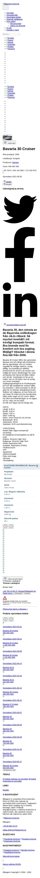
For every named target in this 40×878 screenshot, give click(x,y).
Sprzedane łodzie (14, 17)
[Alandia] (27, 850)
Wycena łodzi (15, 23)
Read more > (8, 593)
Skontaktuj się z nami (9, 770)
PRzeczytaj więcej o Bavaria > (15, 609)
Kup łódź (10, 13)
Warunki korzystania (11, 856)
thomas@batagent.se (27, 591)
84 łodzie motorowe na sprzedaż (19, 780)
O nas (9, 28)
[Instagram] (11, 841)
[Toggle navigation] (5, 7)
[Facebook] (11, 839)
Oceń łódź (27, 593)
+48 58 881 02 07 (10, 826)
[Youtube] (28, 839)
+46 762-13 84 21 (10, 591)
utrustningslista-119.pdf (16, 325)
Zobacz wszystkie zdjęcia (15, 579)
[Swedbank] (11, 852)
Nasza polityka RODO (12, 864)
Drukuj (8, 182)
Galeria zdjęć (11, 143)
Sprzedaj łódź (12, 15)
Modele (6, 790)
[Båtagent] (11, 4)
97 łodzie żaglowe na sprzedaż (15, 779)
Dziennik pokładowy (15, 19)
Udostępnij (8, 184)
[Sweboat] (11, 850)
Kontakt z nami (13, 30)
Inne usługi (11, 21)
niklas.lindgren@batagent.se (14, 830)
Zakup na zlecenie (17, 26)
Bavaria (15, 162)
